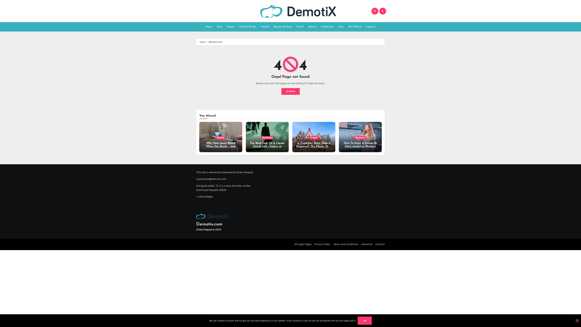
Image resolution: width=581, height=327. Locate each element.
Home (208, 27)
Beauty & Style (283, 27)
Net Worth (354, 27)
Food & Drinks (247, 27)
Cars (341, 27)
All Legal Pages (303, 244)
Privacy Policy (322, 244)
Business (267, 137)
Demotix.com (209, 224)
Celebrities (327, 27)
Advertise (366, 244)
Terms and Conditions (345, 244)
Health (265, 27)
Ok (364, 320)
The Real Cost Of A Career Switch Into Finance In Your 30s (267, 146)
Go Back (290, 91)
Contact (371, 27)
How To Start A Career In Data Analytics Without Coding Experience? (360, 146)
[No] (577, 320)
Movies (312, 27)
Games (231, 27)
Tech (219, 27)
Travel (300, 27)
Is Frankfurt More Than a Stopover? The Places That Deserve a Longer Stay (313, 146)
